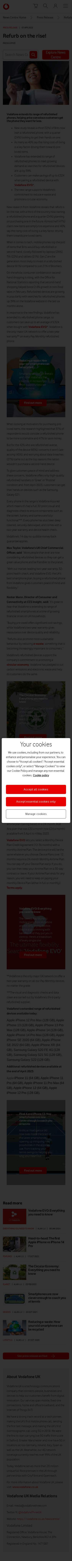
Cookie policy (41, 775)
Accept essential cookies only (36, 801)
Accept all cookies (36, 789)
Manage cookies (35, 814)
